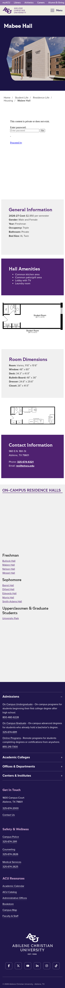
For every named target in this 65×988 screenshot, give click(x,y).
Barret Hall (8, 585)
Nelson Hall (8, 569)
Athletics (28, 2)
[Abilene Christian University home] (15, 10)
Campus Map (10, 910)
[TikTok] (56, 965)
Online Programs (12, 738)
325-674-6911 (10, 732)
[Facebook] (8, 965)
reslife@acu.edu (25, 465)
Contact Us (9, 815)
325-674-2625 (10, 866)
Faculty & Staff (10, 916)
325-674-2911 (10, 841)
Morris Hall (8, 597)
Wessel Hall (8, 573)
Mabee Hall (8, 564)
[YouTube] (27, 965)
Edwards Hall (9, 593)
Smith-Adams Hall (12, 601)
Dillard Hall (8, 589)
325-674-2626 (10, 854)
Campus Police (11, 836)
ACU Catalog (10, 892)
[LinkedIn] (37, 965)
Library (17, 2)
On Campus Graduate (14, 723)
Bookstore (8, 904)
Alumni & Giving (56, 2)
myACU (6, 2)
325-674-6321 (25, 461)
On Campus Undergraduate (18, 704)
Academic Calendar (13, 886)
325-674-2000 (11, 808)
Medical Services (12, 862)
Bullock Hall (8, 561)
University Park (10, 618)
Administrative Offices (15, 898)
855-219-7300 (10, 746)
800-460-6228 (11, 717)
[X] (18, 965)
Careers (40, 2)
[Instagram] (46, 965)
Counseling (9, 849)
